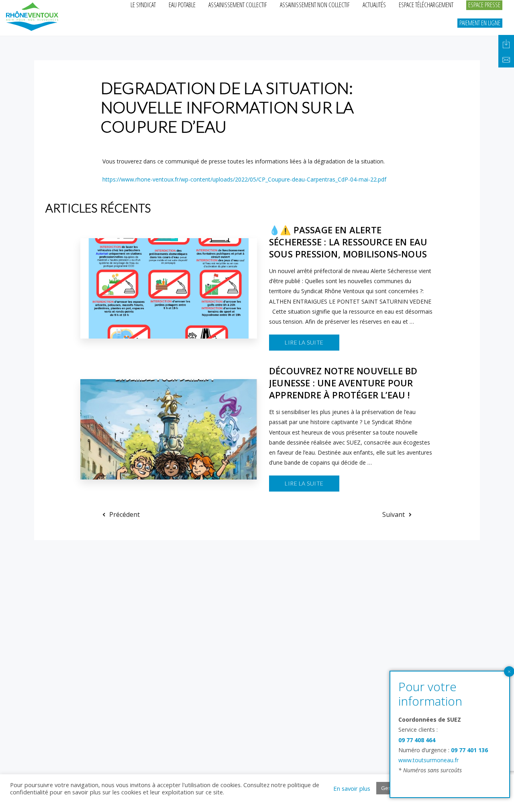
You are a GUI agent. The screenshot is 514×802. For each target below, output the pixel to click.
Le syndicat (143, 4)
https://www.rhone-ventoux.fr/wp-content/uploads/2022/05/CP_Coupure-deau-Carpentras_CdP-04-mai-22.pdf (244, 179)
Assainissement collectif (237, 4)
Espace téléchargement (426, 4)
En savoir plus (351, 788)
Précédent (124, 514)
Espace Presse (484, 4)
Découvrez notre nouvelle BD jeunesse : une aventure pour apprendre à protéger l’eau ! (343, 383)
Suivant (393, 514)
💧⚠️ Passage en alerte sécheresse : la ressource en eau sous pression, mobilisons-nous (348, 242)
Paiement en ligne (479, 22)
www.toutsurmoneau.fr (428, 760)
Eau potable (182, 4)
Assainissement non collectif (315, 4)
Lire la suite (304, 342)
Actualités (374, 4)
